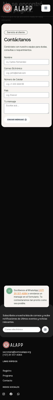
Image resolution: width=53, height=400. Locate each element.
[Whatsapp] (18, 394)
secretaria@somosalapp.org (17, 352)
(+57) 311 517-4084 (12, 354)
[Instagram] (4, 394)
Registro (7, 370)
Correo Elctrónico (13, 68)
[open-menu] (45, 8)
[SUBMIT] (45, 329)
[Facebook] (11, 394)
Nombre (8, 57)
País (6, 90)
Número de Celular (13, 79)
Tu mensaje (10, 102)
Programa (8, 375)
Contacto (7, 380)
